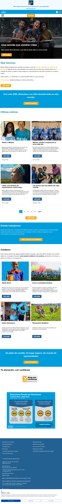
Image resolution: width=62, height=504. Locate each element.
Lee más (6, 55)
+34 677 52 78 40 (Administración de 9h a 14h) (13, 469)
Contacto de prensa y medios (10, 451)
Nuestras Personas (7, 444)
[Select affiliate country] (60, 12)
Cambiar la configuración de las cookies (43, 451)
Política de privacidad (38, 444)
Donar (31, 15)
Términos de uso (37, 442)
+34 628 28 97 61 (6, 471)
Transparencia (6, 446)
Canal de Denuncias (7, 453)
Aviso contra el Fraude (39, 446)
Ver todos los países (31, 239)
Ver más (31, 218)
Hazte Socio (31, 103)
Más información (31, 8)
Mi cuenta (5, 449)
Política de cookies (38, 449)
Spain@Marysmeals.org (7, 473)
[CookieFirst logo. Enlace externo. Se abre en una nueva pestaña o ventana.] (1, 491)
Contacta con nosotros (8, 442)
